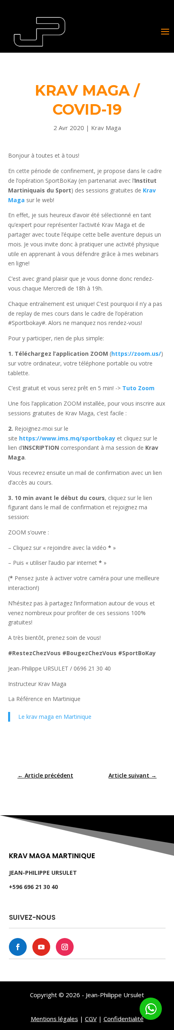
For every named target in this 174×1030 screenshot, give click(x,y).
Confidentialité (124, 1019)
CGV (91, 1019)
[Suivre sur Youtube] (41, 947)
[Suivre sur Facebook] (18, 947)
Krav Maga (106, 128)
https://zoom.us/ (136, 353)
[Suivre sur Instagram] (65, 947)
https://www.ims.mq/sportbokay (67, 438)
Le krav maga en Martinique (54, 716)
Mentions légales (54, 1019)
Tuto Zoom (138, 388)
